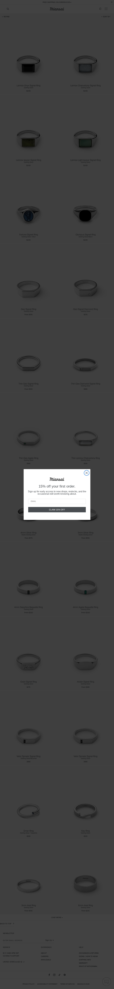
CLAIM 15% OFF (57, 509)
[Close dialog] (86, 472)
